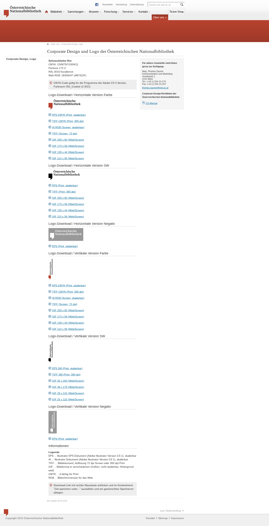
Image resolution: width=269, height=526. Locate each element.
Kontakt (143, 11)
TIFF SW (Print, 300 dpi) (66, 374)
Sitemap (163, 518)
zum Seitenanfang (170, 510)
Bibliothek (56, 11)
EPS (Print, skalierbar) (65, 185)
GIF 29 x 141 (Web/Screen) (68, 393)
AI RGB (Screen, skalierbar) (68, 127)
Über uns (158, 17)
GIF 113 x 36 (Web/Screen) (68, 158)
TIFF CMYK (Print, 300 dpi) (68, 121)
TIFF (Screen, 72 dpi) (64, 133)
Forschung (110, 11)
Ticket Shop (176, 11)
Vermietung (121, 4)
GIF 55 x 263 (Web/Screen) (68, 380)
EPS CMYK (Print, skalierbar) (69, 114)
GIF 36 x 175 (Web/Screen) (68, 387)
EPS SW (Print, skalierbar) (67, 368)
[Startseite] (46, 11)
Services (127, 11)
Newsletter (107, 4)
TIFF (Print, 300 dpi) (64, 191)
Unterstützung (137, 4)
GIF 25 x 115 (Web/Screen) (68, 399)
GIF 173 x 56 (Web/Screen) (68, 145)
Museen (94, 11)
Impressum (177, 518)
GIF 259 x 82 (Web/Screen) (68, 139)
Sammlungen (75, 11)
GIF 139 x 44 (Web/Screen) (68, 152)
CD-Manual (151, 103)
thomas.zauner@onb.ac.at (155, 88)
